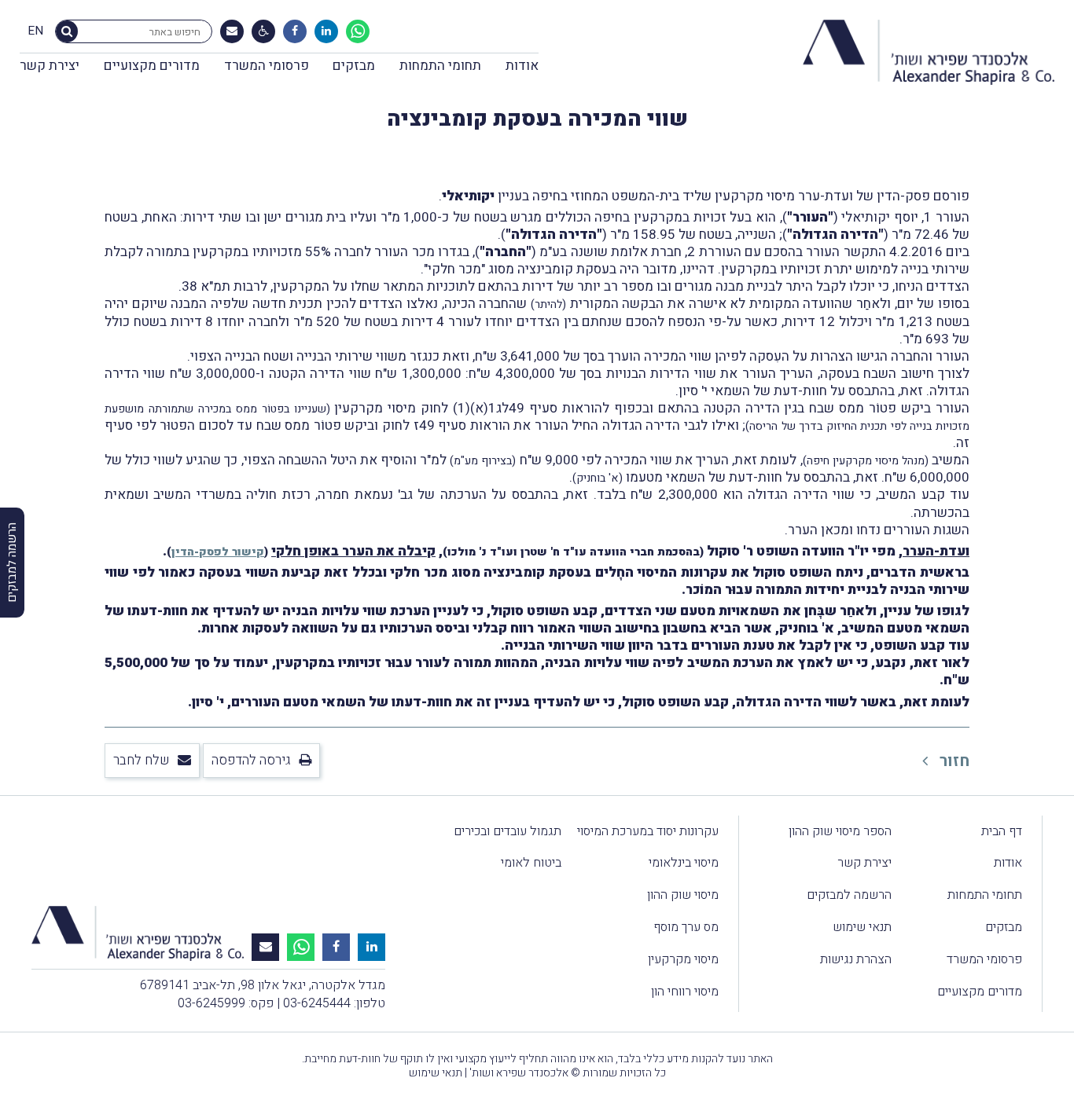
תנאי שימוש (862, 927)
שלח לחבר (141, 760)
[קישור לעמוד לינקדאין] (326, 31)
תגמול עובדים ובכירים (507, 831)
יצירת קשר (49, 65)
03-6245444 (317, 1003)
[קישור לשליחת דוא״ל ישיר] (231, 31)
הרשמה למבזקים (849, 895)
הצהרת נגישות (856, 959)
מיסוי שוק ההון (683, 895)
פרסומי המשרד (266, 65)
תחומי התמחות (440, 65)
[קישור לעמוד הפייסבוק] (295, 31)
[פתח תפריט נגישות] (264, 31)
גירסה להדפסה (251, 760)
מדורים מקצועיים (152, 65)
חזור (952, 761)
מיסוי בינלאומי (684, 862)
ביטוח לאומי (531, 862)
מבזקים (354, 65)
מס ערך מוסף (686, 927)
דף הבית (1001, 831)
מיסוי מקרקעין (683, 959)
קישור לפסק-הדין (217, 552)
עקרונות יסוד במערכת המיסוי (648, 831)
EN (35, 31)
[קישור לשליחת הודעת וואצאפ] (357, 31)
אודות (522, 65)
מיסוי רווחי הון (685, 991)
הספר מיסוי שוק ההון (840, 831)
